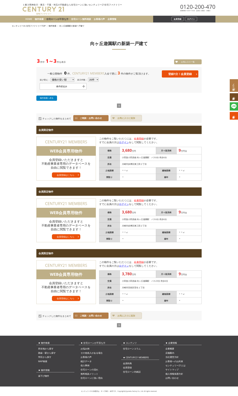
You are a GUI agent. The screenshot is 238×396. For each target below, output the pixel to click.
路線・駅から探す (47, 352)
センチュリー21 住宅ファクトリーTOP (29, 26)
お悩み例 (85, 348)
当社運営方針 (172, 357)
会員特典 (127, 363)
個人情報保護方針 (174, 373)
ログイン (191, 19)
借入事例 (85, 365)
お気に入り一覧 (188, 61)
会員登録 (177, 19)
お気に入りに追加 (126, 118)
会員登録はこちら (65, 175)
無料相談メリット (89, 373)
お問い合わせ (172, 377)
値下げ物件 (43, 375)
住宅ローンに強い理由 (92, 377)
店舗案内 (169, 352)
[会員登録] (234, 116)
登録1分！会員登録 (180, 74)
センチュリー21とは (175, 365)
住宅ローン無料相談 (81, 19)
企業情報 (112, 19)
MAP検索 (42, 361)
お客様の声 (99, 19)
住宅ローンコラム (132, 348)
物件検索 (39, 19)
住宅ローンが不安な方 (57, 19)
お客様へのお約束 (174, 361)
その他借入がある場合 (92, 352)
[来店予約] (234, 97)
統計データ (86, 361)
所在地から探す (46, 348)
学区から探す (44, 357)
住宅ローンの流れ (89, 369)
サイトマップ (172, 369)
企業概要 (169, 348)
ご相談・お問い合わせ (91, 118)
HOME (28, 19)
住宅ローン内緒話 (132, 371)
